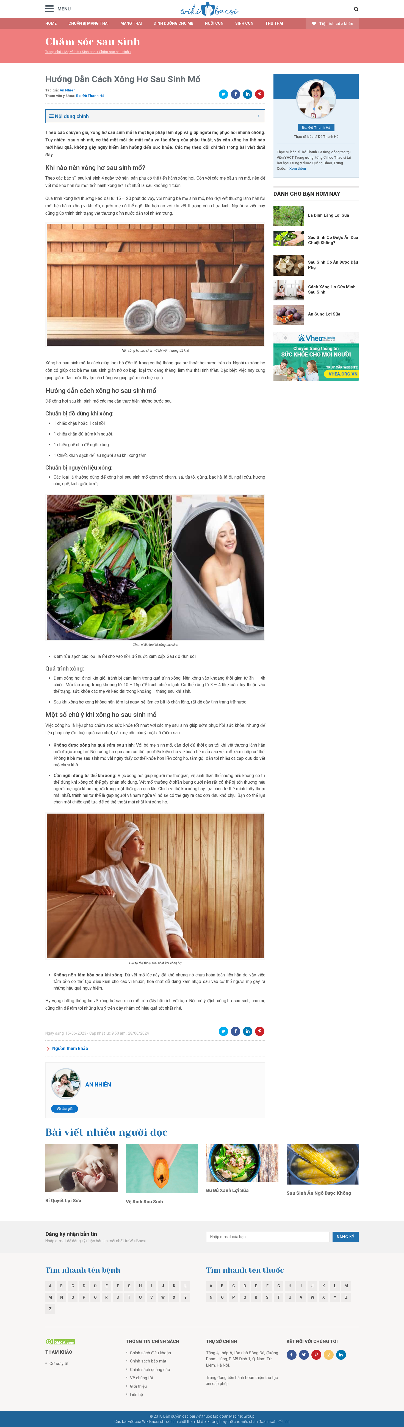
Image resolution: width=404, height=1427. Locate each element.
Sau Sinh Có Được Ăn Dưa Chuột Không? (333, 240)
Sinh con (89, 52)
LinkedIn (247, 94)
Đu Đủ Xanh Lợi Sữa (227, 1190)
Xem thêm (297, 168)
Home (51, 23)
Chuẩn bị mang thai (88, 23)
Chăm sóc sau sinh (114, 52)
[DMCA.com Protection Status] (60, 1341)
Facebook (235, 94)
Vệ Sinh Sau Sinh (144, 1201)
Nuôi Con (214, 23)
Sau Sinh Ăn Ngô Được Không (319, 1193)
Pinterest (259, 94)
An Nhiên (68, 90)
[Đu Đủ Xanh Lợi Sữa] (242, 1162)
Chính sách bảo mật (148, 1361)
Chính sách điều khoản (150, 1352)
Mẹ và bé (71, 52)
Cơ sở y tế (58, 1363)
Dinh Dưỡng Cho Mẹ (173, 23)
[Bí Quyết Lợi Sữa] (81, 1167)
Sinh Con (244, 23)
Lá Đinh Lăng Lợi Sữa (328, 215)
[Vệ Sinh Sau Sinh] (162, 1168)
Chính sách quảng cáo (150, 1369)
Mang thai (131, 23)
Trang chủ (53, 52)
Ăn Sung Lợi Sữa (324, 314)
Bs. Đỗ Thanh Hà (90, 96)
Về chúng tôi (141, 1377)
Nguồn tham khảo (70, 1048)
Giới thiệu (138, 1386)
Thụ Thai (274, 23)
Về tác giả (65, 1109)
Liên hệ (136, 1394)
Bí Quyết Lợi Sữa (63, 1200)
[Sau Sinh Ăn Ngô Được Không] (323, 1164)
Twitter (223, 94)
